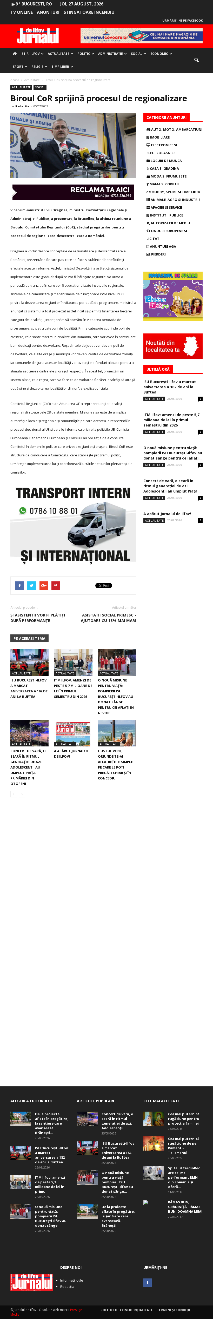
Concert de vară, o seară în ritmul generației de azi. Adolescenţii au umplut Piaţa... (172, 486)
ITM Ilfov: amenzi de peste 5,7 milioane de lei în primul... (50, 1184)
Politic (83, 53)
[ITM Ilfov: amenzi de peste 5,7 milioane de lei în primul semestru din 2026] (73, 662)
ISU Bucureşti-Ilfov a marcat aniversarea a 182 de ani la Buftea (169, 387)
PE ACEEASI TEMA (29, 638)
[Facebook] (147, 1282)
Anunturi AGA (162, 246)
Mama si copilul (164, 184)
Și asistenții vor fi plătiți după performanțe (37, 617)
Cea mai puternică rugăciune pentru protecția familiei (183, 1119)
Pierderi (158, 254)
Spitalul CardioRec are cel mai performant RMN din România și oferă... (184, 1177)
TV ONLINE (21, 12)
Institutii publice (166, 215)
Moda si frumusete (168, 176)
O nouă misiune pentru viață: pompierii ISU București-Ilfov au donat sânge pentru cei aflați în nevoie (116, 696)
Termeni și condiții (173, 1310)
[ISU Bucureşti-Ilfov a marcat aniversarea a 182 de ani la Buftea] (29, 662)
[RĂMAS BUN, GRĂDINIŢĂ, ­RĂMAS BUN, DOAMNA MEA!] (153, 1207)
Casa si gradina (164, 168)
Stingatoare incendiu (89, 12)
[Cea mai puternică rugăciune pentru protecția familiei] (153, 1119)
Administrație (110, 53)
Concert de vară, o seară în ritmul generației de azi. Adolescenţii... (117, 1121)
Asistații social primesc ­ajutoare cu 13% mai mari (108, 617)
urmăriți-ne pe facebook (182, 20)
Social (136, 53)
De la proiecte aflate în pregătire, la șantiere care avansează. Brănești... (51, 1123)
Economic (159, 53)
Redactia (22, 106)
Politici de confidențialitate (127, 1310)
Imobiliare (159, 137)
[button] (196, 60)
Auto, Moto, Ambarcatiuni (176, 129)
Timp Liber (60, 66)
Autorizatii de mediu (170, 223)
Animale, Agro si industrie (175, 199)
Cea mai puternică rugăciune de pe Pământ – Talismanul (183, 1145)
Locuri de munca (166, 160)
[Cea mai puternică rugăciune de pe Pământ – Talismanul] (153, 1143)
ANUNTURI (48, 12)
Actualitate (58, 53)
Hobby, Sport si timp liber (175, 191)
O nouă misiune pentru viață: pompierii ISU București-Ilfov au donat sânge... (50, 1216)
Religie (37, 66)
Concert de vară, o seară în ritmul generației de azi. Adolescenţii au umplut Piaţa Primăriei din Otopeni (28, 767)
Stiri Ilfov (31, 53)
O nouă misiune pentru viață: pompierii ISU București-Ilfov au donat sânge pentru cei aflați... (172, 453)
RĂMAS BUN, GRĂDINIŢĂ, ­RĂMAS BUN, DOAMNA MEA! (185, 1207)
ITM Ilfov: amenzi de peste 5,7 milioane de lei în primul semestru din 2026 (171, 420)
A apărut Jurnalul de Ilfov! (167, 513)
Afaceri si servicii (166, 207)
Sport (18, 66)
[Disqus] (73, 875)
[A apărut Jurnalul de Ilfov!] (73, 733)
